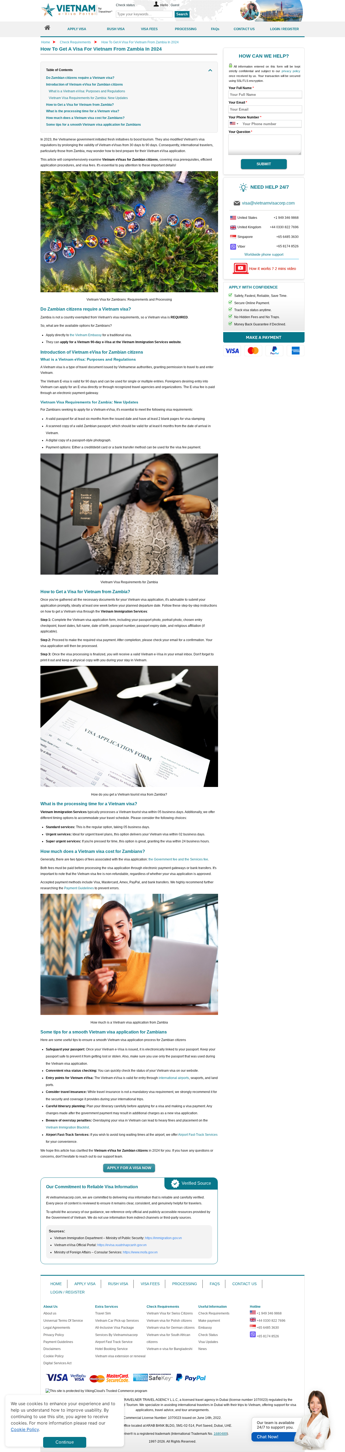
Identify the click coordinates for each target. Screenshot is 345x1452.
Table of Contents (59, 70)
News (202, 1349)
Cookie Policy (53, 1356)
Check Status (208, 1335)
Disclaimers (52, 1349)
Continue (65, 1442)
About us (49, 1313)
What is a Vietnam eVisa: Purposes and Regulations (87, 91)
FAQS (215, 1284)
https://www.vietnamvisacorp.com (76, 10)
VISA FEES (150, 1284)
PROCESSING (184, 1284)
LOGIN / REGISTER (67, 1292)
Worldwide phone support (264, 254)
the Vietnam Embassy (86, 335)
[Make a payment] (264, 346)
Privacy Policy (53, 1335)
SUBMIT (264, 164)
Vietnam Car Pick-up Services (117, 1321)
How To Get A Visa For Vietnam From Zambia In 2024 (140, 42)
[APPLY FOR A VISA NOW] (129, 1168)
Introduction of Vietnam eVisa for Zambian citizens (84, 84)
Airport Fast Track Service (114, 1342)
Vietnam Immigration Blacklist (67, 1127)
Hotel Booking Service (111, 1349)
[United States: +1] (232, 124)
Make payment (209, 1321)
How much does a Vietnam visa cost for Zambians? (85, 118)
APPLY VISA (84, 1284)
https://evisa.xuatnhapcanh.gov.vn (122, 1245)
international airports (174, 1078)
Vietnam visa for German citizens (171, 1328)
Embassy (205, 1328)
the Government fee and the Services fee (178, 859)
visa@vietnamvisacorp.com (268, 203)
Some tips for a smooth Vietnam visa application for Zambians (93, 124)
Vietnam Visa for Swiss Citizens (170, 1313)
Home (45, 42)
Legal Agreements (56, 1328)
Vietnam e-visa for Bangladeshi (169, 1349)
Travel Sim (103, 1313)
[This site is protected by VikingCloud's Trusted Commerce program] (96, 1391)
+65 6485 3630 (287, 237)
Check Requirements (76, 42)
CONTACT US (244, 1284)
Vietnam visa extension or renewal (120, 1356)
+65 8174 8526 (287, 246)
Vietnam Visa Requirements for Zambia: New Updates (88, 98)
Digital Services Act (57, 1363)
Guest (175, 5)
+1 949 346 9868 (286, 218)
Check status (125, 5)
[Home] (47, 29)
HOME (56, 1284)
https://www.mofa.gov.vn (140, 1252)
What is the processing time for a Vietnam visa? (82, 111)
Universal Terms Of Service (63, 1321)
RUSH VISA (118, 1284)
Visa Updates (208, 1342)
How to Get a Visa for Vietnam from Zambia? (80, 105)
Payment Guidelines (79, 888)
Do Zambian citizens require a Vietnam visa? (80, 78)
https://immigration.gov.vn (163, 1238)
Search (182, 14)
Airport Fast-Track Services (198, 1135)
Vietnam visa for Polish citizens (169, 1321)
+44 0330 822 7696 (284, 227)
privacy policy (291, 71)
